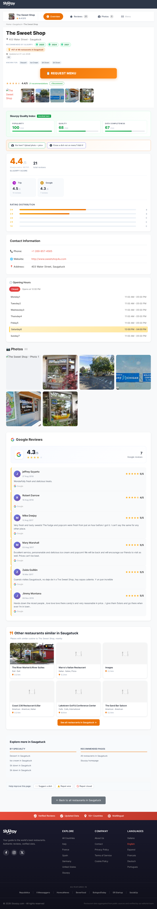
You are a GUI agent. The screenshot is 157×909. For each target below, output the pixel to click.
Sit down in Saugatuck (20, 765)
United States (69, 867)
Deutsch (131, 861)
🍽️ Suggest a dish (44, 786)
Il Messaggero (43, 892)
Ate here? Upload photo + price (29, 145)
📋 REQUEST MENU (61, 73)
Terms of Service (103, 855)
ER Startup (118, 892)
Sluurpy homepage (90, 760)
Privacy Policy (102, 849)
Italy (64, 844)
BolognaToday (99, 892)
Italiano (131, 838)
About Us (99, 838)
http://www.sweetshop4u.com (48, 258)
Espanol (131, 849)
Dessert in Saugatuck (20, 756)
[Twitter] (22, 852)
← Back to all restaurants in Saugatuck (78, 800)
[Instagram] (14, 852)
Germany (66, 861)
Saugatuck (17, 24)
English (131, 844)
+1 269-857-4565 (41, 251)
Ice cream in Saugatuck (21, 760)
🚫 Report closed (84, 786)
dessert (23, 63)
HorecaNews (63, 892)
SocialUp (134, 892)
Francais (131, 855)
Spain (65, 855)
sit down (45, 63)
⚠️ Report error (64, 786)
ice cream (34, 63)
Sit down (56, 63)
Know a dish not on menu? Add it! (68, 145)
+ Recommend (57, 83)
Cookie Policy (101, 861)
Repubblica (24, 892)
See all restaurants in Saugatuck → (79, 722)
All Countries (68, 838)
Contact (99, 844)
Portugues (132, 867)
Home (8, 24)
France (65, 849)
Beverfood (81, 892)
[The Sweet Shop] (13, 95)
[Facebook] (6, 852)
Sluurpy (66, 872)
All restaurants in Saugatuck (94, 756)
